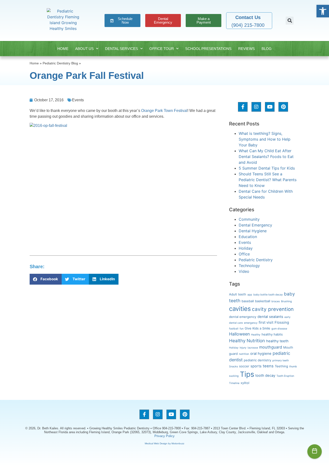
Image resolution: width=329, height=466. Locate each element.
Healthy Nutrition (247, 340)
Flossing (282, 322)
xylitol (245, 383)
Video (244, 271)
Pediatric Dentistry (256, 259)
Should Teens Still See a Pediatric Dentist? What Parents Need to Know (267, 179)
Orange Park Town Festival (164, 111)
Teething (281, 366)
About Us (84, 49)
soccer (244, 366)
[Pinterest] (283, 107)
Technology (249, 265)
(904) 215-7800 (247, 25)
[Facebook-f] (243, 107)
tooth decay (265, 375)
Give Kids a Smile (257, 328)
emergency (250, 322)
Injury (243, 347)
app (249, 294)
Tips (247, 374)
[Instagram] (256, 107)
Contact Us (248, 17)
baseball (248, 301)
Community (249, 219)
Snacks (233, 366)
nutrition (244, 354)
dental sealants (270, 317)
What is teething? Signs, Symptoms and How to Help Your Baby (264, 139)
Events (78, 100)
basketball (262, 301)
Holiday (246, 248)
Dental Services (121, 49)
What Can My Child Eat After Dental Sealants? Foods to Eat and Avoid (266, 156)
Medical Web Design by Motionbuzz (164, 443)
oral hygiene (260, 353)
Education (248, 236)
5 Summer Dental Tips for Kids (267, 168)
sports (256, 366)
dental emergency (242, 317)
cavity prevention (273, 309)
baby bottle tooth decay (268, 294)
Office (244, 254)
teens (268, 365)
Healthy (255, 334)
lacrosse (253, 347)
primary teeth (280, 360)
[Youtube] (270, 107)
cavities (240, 308)
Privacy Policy (164, 436)
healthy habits (272, 334)
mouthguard (270, 347)
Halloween (239, 333)
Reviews (246, 49)
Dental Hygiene (253, 230)
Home (62, 49)
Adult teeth (237, 294)
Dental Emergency (255, 225)
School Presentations (208, 49)
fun (241, 328)
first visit (266, 322)
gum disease (279, 328)
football (233, 328)
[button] (322, 11)
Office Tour (161, 49)
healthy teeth (277, 341)
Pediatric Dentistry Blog (60, 63)
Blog (267, 49)
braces (275, 301)
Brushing (286, 301)
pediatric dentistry (257, 360)
